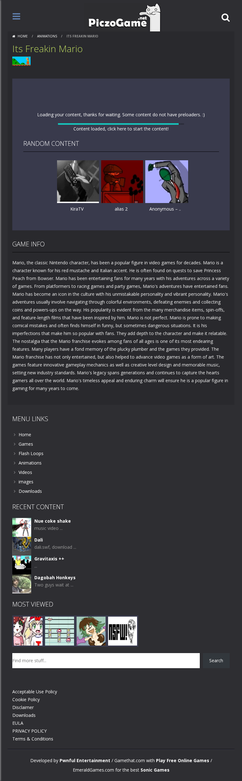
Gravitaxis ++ (49, 668)
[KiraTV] (78, 275)
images (26, 591)
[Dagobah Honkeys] (21, 693)
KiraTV (77, 302)
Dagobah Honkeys (55, 687)
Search (216, 770)
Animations (47, 36)
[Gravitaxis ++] (21, 674)
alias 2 (121, 302)
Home (23, 36)
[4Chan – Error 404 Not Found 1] (122, 740)
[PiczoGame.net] (122, 17)
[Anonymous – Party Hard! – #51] (167, 275)
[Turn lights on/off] (109, 331)
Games (26, 553)
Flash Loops (31, 562)
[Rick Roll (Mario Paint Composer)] (59, 740)
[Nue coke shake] (21, 636)
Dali (38, 649)
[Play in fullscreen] (121, 331)
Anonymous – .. (165, 302)
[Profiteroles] (91, 740)
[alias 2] (123, 275)
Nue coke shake (52, 630)
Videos (25, 581)
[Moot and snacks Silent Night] (28, 740)
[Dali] (21, 655)
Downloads (30, 600)
